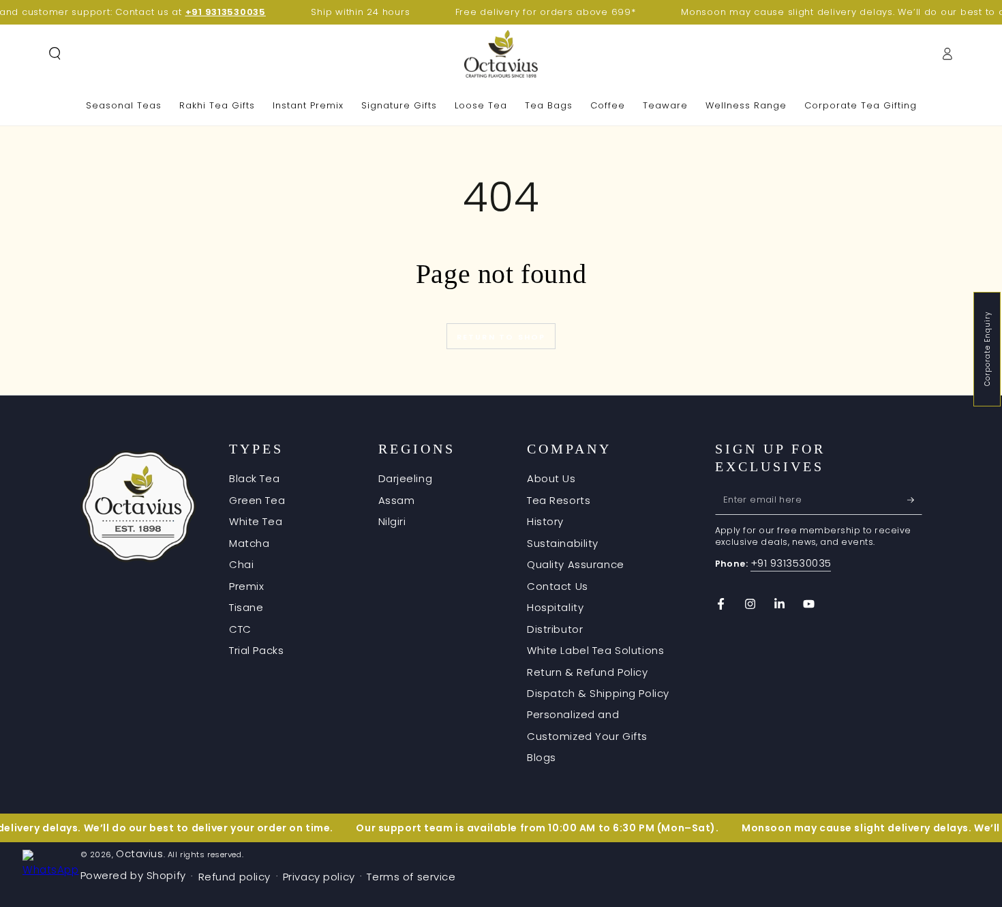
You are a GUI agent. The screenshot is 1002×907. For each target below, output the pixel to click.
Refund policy (234, 876)
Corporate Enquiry (987, 349)
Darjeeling (405, 478)
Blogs (541, 757)
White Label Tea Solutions (595, 650)
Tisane (246, 607)
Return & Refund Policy (587, 672)
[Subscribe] (914, 500)
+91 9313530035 (791, 563)
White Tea (255, 521)
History (545, 521)
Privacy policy (319, 876)
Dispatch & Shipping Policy (598, 693)
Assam (396, 500)
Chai (241, 564)
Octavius (140, 853)
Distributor (555, 629)
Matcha (249, 543)
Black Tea (254, 478)
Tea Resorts (558, 500)
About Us (551, 478)
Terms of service (411, 876)
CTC (240, 629)
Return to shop (501, 336)
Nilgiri (392, 521)
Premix (246, 586)
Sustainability (562, 543)
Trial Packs (256, 650)
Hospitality (555, 607)
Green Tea (257, 500)
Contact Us (557, 586)
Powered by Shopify (133, 875)
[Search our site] (55, 54)
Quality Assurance (575, 564)
